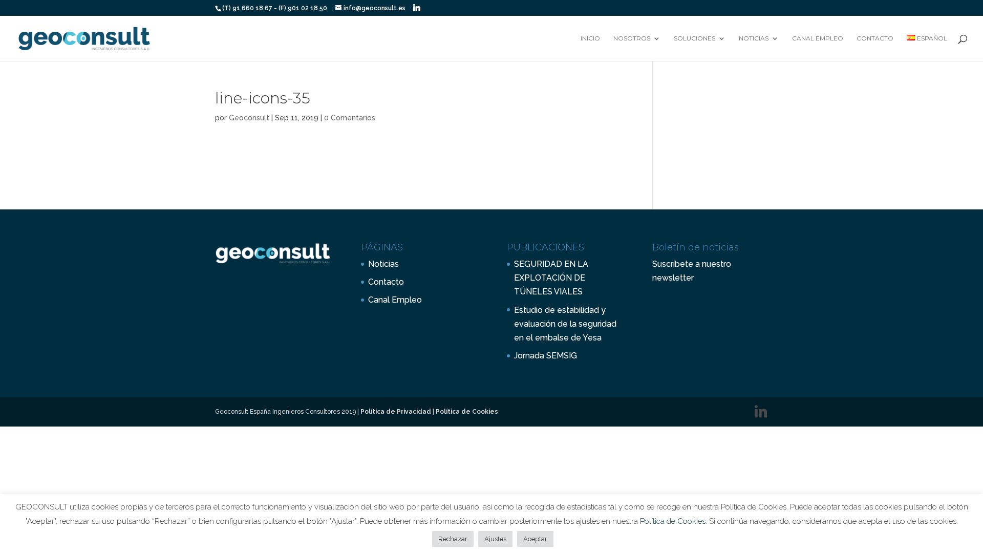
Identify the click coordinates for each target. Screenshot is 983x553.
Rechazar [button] (452, 539)
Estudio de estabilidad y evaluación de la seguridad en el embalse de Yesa (565, 324)
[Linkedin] (416, 7)
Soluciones (694, 38)
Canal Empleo (817, 38)
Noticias (753, 38)
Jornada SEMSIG (545, 355)
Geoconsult (249, 118)
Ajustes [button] (495, 539)
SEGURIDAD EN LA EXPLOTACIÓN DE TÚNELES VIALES (551, 277)
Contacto (875, 38)
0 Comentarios (349, 118)
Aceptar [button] (535, 539)
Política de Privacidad (395, 411)
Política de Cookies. (674, 521)
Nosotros (631, 38)
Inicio (590, 38)
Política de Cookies (467, 411)
